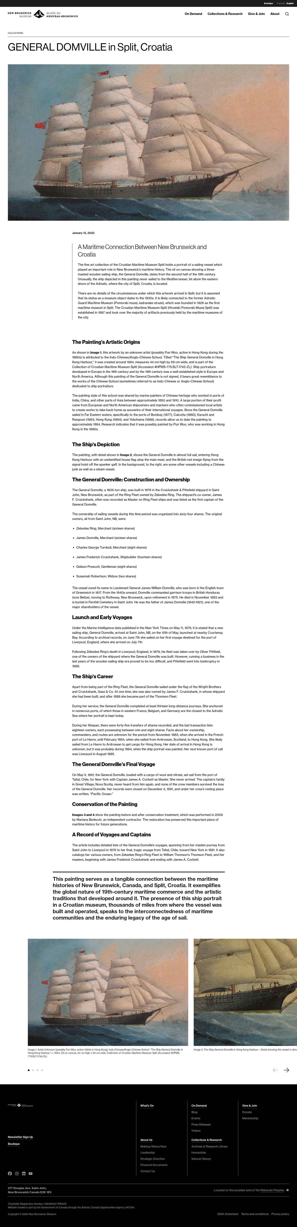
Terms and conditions (255, 1214)
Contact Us (147, 1171)
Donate (247, 1112)
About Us (146, 1140)
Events (195, 1118)
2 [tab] (33, 1070)
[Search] (287, 14)
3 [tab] (37, 1070)
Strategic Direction (152, 1158)
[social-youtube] (31, 1173)
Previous (275, 1070)
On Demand (193, 14)
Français (281, 3)
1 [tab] (29, 1070)
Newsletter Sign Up (20, 1137)
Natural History (201, 1158)
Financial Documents (153, 1165)
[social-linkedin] (24, 1173)
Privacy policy (280, 1214)
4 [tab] (42, 1070)
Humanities (198, 1152)
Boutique (268, 3)
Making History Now (153, 1146)
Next (286, 1070)
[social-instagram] (17, 1173)
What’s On (147, 1105)
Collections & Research (225, 14)
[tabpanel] (108, 1000)
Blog (194, 1112)
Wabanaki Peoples (272, 1190)
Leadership (147, 1152)
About (274, 14)
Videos (195, 1130)
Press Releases (201, 1124)
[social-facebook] (10, 1173)
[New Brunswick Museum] (43, 14)
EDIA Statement (228, 1214)
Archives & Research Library (209, 1146)
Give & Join (256, 14)
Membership (250, 1118)
